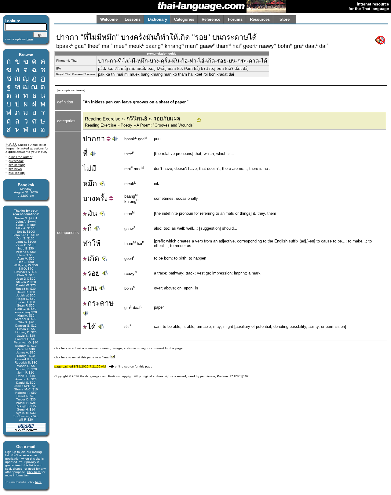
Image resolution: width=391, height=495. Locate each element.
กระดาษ (100, 303)
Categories (184, 19)
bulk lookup (17, 172)
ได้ (91, 326)
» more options (19, 39)
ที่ (85, 153)
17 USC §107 (239, 376)
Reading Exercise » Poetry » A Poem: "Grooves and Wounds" (139, 125)
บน (92, 288)
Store (285, 19)
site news (15, 168)
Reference (211, 19)
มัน (92, 213)
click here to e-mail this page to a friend (82, 357)
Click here (34, 472)
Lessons (133, 19)
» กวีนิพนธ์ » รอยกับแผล (132, 119)
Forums (235, 19)
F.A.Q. (11, 144)
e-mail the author (20, 157)
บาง (89, 198)
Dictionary (157, 19)
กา (100, 139)
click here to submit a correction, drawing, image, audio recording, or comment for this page (118, 348)
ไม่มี (89, 168)
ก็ (89, 228)
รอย (93, 273)
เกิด (93, 258)
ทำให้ (91, 243)
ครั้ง (101, 198)
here (38, 482)
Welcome (109, 19)
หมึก (90, 183)
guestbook (16, 161)
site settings (17, 165)
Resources (260, 19)
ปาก (89, 139)
